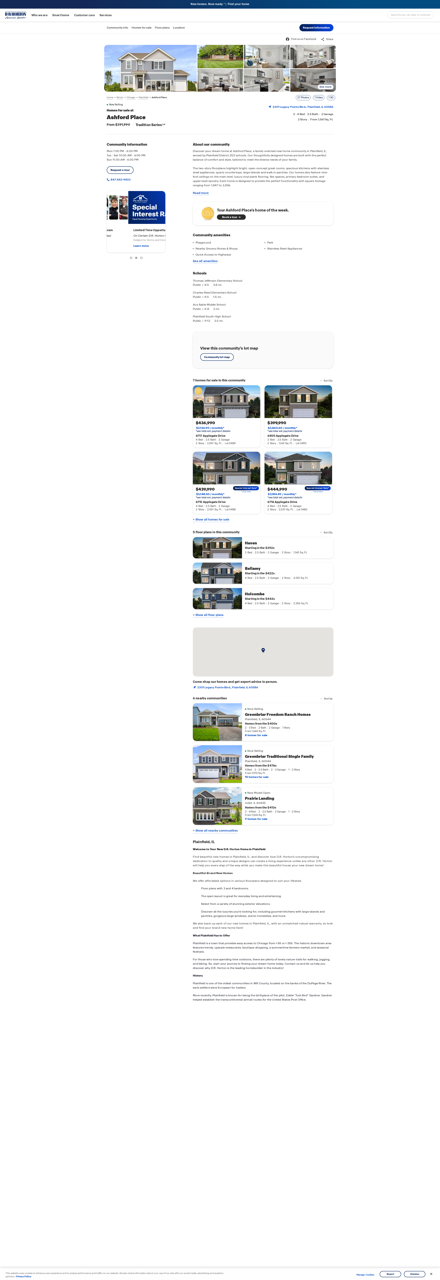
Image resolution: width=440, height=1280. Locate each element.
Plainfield (143, 97)
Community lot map (217, 357)
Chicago (130, 97)
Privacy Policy (23, 1276)
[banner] (220, 4)
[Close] (431, 1274)
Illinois (120, 97)
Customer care (84, 15)
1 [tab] (131, 258)
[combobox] (410, 14)
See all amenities (205, 261)
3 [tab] (142, 258)
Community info (117, 27)
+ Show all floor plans (208, 615)
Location (179, 27)
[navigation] (137, 97)
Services (106, 15)
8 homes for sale (256, 735)
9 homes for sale (256, 819)
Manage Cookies (365, 1274)
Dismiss (414, 1274)
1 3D (331, 97)
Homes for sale (141, 27)
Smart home (60, 15)
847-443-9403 (120, 179)
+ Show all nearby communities (215, 830)
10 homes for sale (256, 777)
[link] (150, 68)
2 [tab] (137, 258)
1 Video (319, 97)
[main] (220, 657)
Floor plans (162, 27)
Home (110, 97)
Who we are (39, 15)
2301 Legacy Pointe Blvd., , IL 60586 (303, 107)
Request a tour (120, 170)
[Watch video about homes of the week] (206, 212)
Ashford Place (159, 97)
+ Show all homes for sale (211, 519)
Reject (390, 1274)
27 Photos (303, 97)
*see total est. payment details (213, 429)
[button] (316, 27)
